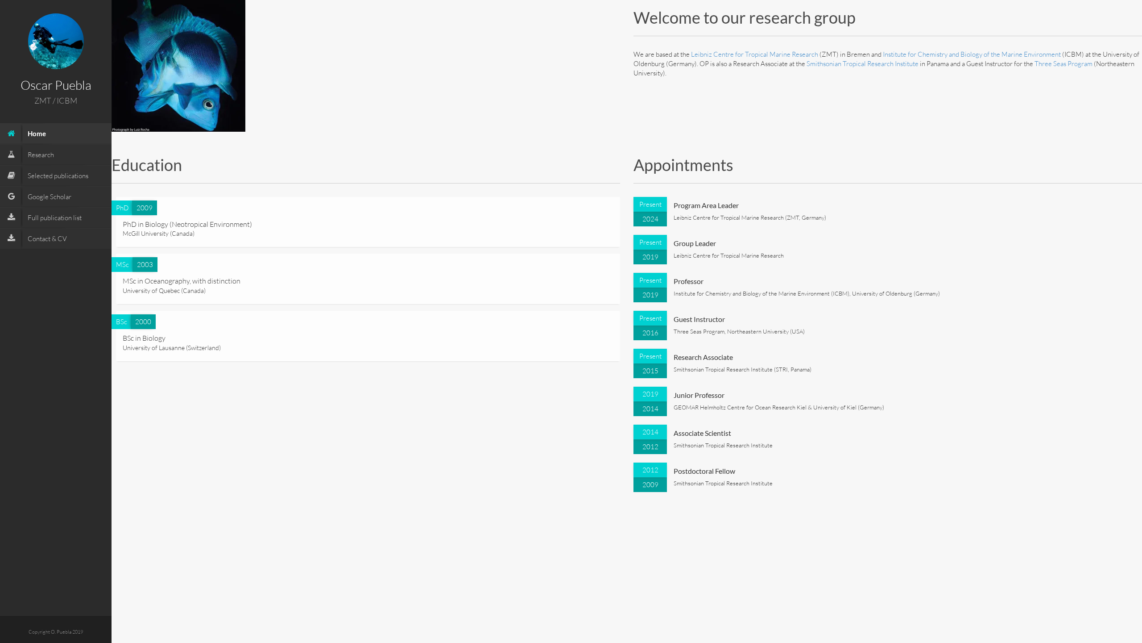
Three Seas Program (1063, 63)
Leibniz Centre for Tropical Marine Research (754, 54)
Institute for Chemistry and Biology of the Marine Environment (972, 54)
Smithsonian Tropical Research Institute (863, 63)
